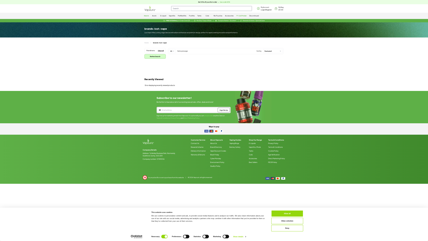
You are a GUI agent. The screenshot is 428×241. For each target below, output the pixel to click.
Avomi (154, 16)
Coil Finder (243, 16)
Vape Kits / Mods (255, 147)
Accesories (253, 158)
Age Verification (274, 155)
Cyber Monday (215, 158)
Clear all (161, 51)
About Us (213, 143)
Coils (207, 16)
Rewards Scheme (197, 147)
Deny (287, 228)
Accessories (229, 16)
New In (146, 16)
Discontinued (254, 16)
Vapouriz (196, 177)
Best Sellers (253, 162)
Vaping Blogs (234, 143)
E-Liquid (163, 16)
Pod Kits (192, 16)
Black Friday (214, 155)
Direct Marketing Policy (191, 118)
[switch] (186, 236)
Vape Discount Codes (218, 151)
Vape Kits (172, 16)
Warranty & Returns (198, 155)
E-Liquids (252, 143)
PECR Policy (272, 162)
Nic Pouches (218, 16)
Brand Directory (216, 147)
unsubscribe (208, 115)
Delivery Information (198, 151)
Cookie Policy (273, 151)
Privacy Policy (175, 118)
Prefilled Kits (182, 16)
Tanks (199, 16)
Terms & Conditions (163, 118)
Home (146, 43)
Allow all (287, 213)
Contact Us (195, 143)
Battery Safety (234, 147)
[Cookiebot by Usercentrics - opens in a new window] (136, 236)
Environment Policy (217, 162)
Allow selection (287, 221)
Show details (238, 237)
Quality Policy (215, 166)
